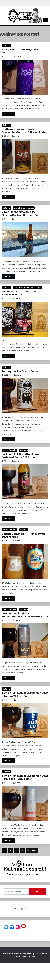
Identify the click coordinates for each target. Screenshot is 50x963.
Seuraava (32, 850)
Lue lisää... (8, 114)
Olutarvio (6, 45)
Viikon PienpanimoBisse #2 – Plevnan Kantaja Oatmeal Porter (22, 213)
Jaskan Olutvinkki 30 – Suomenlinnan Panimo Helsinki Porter (25, 615)
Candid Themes (28, 956)
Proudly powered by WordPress (17, 953)
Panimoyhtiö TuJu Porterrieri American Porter (19, 293)
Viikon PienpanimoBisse (24, 208)
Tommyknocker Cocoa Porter (20, 371)
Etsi (37, 891)
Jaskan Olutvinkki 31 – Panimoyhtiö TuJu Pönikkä (24, 535)
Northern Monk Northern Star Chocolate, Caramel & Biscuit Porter (24, 130)
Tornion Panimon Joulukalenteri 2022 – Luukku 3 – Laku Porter (25, 777)
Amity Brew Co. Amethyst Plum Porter (21, 51)
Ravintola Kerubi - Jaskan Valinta (27, 287)
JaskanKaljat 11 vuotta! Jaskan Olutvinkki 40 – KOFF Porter (21, 456)
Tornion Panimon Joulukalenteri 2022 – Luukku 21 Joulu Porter (25, 694)
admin (18, 56)
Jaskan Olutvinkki (9, 450)
